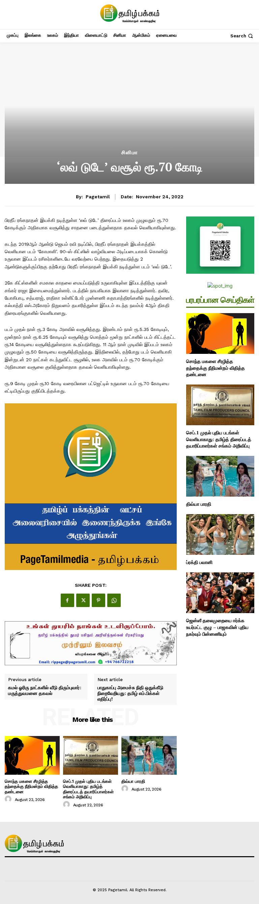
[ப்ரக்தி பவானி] (220, 534)
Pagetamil (98, 196)
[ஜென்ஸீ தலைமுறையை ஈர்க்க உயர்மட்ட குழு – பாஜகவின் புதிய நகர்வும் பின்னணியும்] (220, 592)
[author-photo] (9, 799)
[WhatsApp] (114, 600)
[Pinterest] (98, 600)
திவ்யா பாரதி (133, 781)
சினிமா (129, 152)
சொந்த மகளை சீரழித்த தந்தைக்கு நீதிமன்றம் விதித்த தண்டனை (31, 786)
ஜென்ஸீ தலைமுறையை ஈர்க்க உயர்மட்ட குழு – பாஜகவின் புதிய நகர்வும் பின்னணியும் (217, 627)
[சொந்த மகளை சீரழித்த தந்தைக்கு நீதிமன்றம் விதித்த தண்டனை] (32, 755)
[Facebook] (67, 600)
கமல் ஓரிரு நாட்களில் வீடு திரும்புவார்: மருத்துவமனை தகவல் (44, 690)
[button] (242, 35)
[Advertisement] (129, 100)
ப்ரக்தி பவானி (199, 562)
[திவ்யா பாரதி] (148, 755)
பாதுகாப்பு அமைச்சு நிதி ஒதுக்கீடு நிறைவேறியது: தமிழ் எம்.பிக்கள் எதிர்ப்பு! (130, 693)
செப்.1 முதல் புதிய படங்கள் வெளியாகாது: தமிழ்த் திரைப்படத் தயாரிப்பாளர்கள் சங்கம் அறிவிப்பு (88, 789)
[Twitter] (83, 600)
